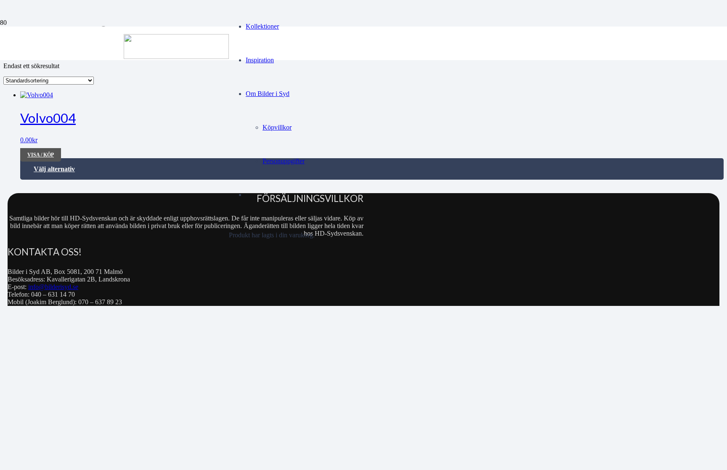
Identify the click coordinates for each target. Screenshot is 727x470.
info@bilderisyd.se (53, 286)
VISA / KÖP (40, 155)
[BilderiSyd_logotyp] (176, 56)
